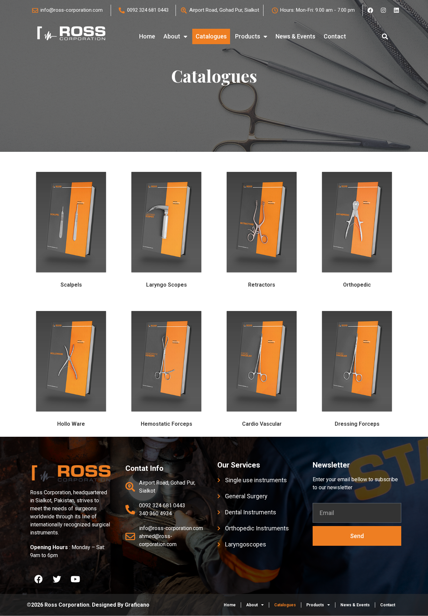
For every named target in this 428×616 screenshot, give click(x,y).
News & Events (295, 36)
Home (147, 36)
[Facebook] (370, 10)
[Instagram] (383, 10)
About (172, 36)
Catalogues (211, 36)
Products (247, 36)
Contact (335, 36)
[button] (385, 36)
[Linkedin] (396, 10)
